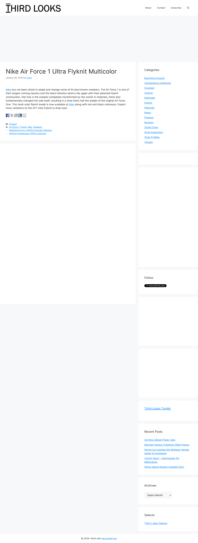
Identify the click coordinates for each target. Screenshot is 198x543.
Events (148, 102)
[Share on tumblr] (20, 115)
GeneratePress (109, 538)
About (148, 7)
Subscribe (176, 7)
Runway (149, 122)
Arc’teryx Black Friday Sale (159, 439)
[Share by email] (24, 115)
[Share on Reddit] (16, 115)
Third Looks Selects (155, 523)
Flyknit (23, 127)
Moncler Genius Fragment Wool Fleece (166, 444)
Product (13, 124)
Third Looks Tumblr (157, 408)
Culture (148, 93)
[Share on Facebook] (7, 115)
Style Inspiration (153, 132)
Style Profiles (152, 137)
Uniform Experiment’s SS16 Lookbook (27, 133)
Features (149, 107)
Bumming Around (154, 78)
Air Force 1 (14, 127)
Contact (161, 7)
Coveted (149, 88)
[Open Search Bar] (188, 7)
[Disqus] (68, 185)
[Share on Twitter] (11, 115)
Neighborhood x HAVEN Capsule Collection (30, 130)
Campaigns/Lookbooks (157, 83)
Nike (8, 89)
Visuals (148, 142)
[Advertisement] (99, 37)
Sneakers (37, 127)
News (147, 112)
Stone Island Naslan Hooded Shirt (164, 467)
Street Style (151, 127)
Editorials (149, 97)
